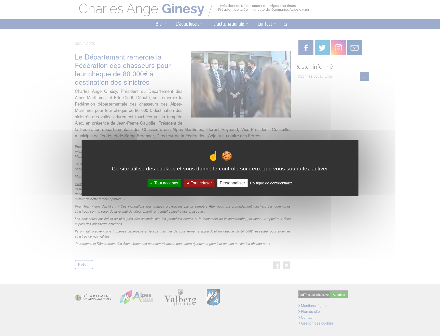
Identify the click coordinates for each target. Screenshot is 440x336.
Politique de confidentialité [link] (271, 183)
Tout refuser (201, 183)
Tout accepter (165, 183)
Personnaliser (232, 183)
